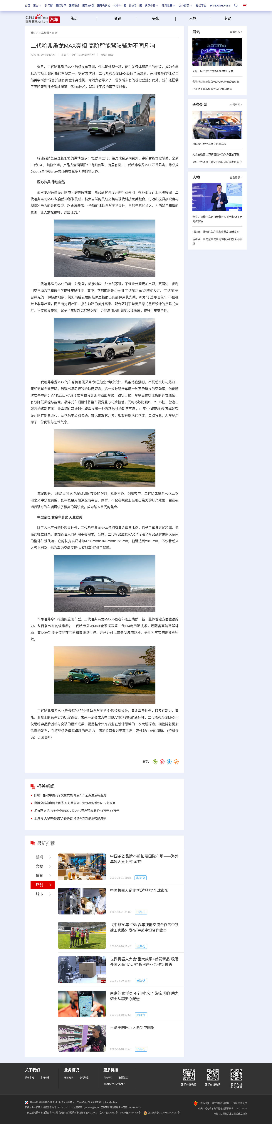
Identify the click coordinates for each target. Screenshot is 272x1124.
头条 (155, 18)
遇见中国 (150, 5)
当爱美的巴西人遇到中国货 (132, 1028)
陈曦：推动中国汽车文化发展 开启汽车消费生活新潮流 (70, 795)
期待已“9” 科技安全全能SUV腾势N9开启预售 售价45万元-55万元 (76, 810)
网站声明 (107, 1077)
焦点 (82, 18)
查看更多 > (236, 31)
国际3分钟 (88, 5)
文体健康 (184, 5)
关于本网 (29, 1077)
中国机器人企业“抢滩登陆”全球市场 (139, 891)
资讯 (117, 18)
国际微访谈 (103, 5)
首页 (27, 5)
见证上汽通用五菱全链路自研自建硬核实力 (217, 161)
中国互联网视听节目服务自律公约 (41, 1112)
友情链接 (123, 1077)
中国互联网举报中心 (40, 1102)
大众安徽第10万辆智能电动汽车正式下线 (215, 154)
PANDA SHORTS (220, 5)
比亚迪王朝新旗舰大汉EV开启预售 (212, 89)
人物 (193, 18)
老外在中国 (119, 5)
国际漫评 (61, 5)
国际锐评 (74, 5)
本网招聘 (44, 1077)
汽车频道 (44, 32)
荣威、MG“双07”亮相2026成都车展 (212, 71)
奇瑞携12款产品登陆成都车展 (209, 143)
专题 (227, 18)
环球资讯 (68, 1077)
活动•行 (141, 1014)
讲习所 (49, 5)
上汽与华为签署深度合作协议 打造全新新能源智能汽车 (70, 818)
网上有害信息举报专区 (114, 1084)
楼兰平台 (201, 5)
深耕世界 (167, 5)
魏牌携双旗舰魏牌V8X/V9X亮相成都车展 (215, 81)
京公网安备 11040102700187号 (163, 1112)
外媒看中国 (135, 5)
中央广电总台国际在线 (82, 54)
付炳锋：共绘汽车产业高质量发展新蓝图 (215, 231)
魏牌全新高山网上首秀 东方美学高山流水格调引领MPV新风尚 (74, 803)
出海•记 (140, 877)
